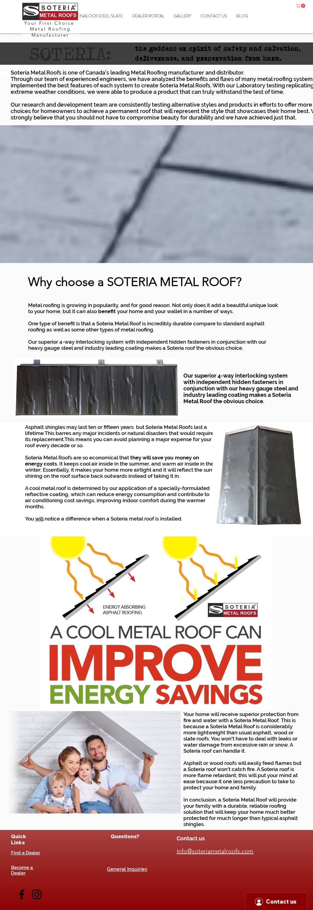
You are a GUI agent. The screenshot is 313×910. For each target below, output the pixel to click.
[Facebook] (21, 894)
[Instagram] (36, 894)
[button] (301, 6)
